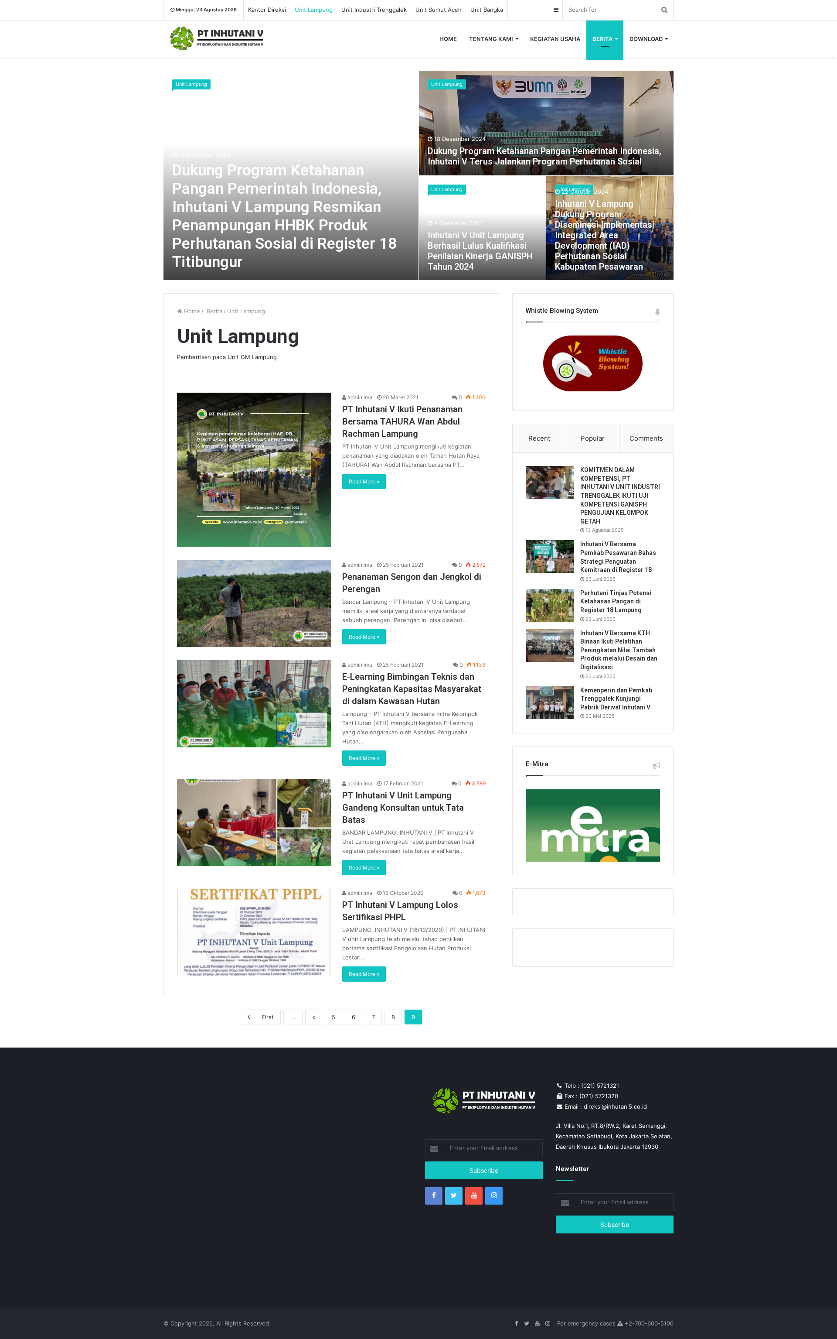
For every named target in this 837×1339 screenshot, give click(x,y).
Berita (213, 311)
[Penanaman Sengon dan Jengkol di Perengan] (254, 603)
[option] (418, 175)
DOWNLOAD (646, 38)
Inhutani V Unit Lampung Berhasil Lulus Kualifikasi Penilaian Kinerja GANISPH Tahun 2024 (480, 251)
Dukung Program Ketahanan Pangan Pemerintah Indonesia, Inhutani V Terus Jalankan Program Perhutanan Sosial (544, 156)
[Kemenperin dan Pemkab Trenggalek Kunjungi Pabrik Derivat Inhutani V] (550, 702)
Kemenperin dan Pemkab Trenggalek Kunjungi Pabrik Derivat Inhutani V (616, 699)
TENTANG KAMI (491, 38)
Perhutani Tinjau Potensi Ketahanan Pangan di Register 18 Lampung (615, 601)
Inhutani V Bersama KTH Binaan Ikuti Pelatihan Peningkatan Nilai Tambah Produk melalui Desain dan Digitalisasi (618, 650)
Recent (539, 438)
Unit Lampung (314, 9)
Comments (646, 438)
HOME (448, 38)
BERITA (602, 38)
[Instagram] (494, 1196)
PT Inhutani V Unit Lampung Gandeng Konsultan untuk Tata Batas (403, 807)
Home (191, 311)
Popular (593, 438)
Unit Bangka (486, 9)
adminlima (359, 397)
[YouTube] (474, 1196)
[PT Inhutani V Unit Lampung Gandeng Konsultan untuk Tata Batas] (254, 822)
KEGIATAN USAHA (555, 38)
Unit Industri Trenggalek (374, 9)
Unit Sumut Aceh (438, 9)
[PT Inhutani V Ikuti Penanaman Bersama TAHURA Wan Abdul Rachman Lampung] (254, 470)
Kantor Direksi (267, 9)
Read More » (364, 481)
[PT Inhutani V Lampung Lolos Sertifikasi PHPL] (254, 932)
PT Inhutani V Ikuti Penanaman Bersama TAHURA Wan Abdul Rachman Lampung (402, 421)
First (268, 1017)
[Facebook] (433, 1196)
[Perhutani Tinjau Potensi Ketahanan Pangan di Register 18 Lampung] (550, 605)
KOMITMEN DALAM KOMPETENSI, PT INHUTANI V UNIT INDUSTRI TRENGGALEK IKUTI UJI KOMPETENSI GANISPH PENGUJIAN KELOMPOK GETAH (620, 495)
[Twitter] (454, 1196)
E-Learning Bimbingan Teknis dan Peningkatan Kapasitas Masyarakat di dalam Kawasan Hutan (411, 688)
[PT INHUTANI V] (216, 39)
